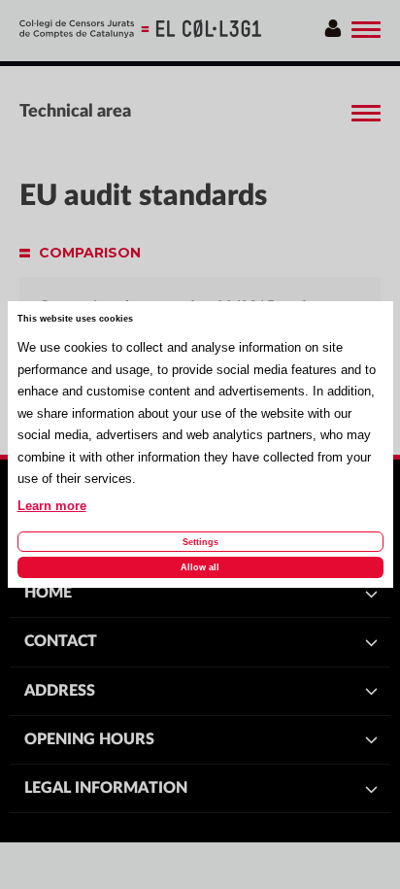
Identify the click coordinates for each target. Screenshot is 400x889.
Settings (200, 542)
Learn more (51, 506)
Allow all (200, 567)
